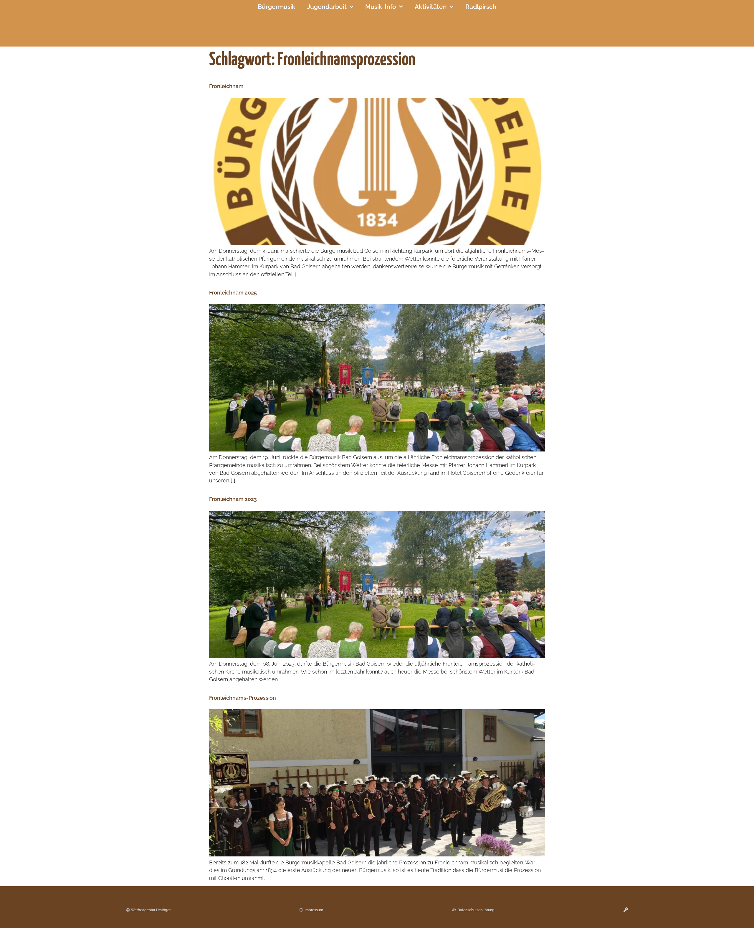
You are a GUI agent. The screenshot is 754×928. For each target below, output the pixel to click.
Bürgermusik (276, 6)
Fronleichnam (226, 86)
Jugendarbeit (327, 6)
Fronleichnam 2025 (233, 293)
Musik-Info (380, 6)
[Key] (626, 909)
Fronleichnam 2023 (233, 499)
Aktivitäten (431, 6)
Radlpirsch (481, 6)
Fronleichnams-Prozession (242, 698)
